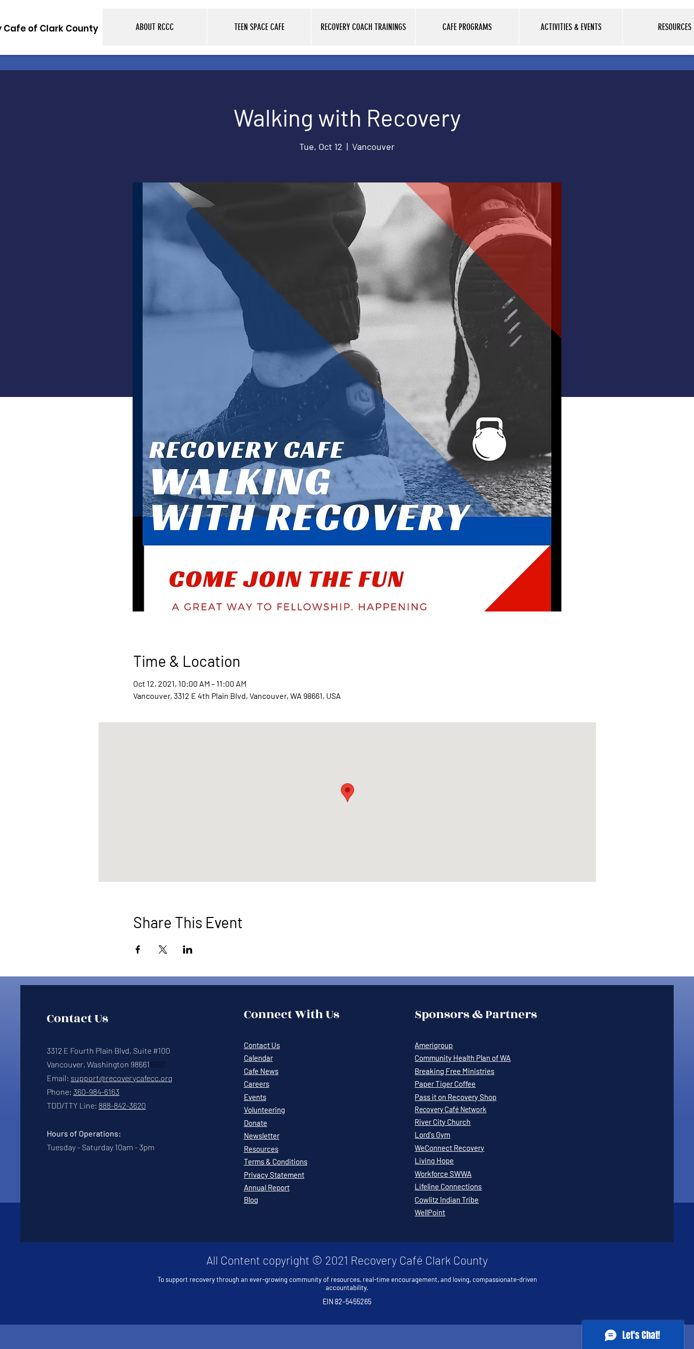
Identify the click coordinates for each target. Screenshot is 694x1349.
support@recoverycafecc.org (121, 1078)
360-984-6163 (96, 1091)
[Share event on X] (163, 949)
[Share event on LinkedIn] (188, 949)
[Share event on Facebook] (138, 949)
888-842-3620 (122, 1105)
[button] (155, 27)
